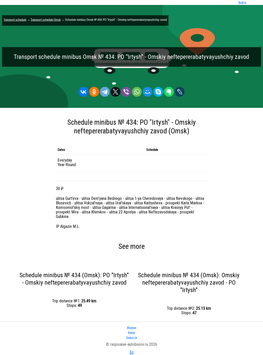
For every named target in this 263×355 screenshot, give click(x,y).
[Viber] (126, 91)
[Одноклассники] (94, 91)
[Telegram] (105, 91)
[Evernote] (169, 91)
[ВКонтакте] (83, 91)
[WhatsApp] (137, 91)
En (132, 352)
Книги (131, 332)
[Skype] (158, 91)
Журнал (131, 327)
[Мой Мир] (147, 91)
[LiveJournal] (180, 91)
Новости (131, 337)
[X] (115, 91)
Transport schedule (15, 20)
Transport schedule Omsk (46, 20)
